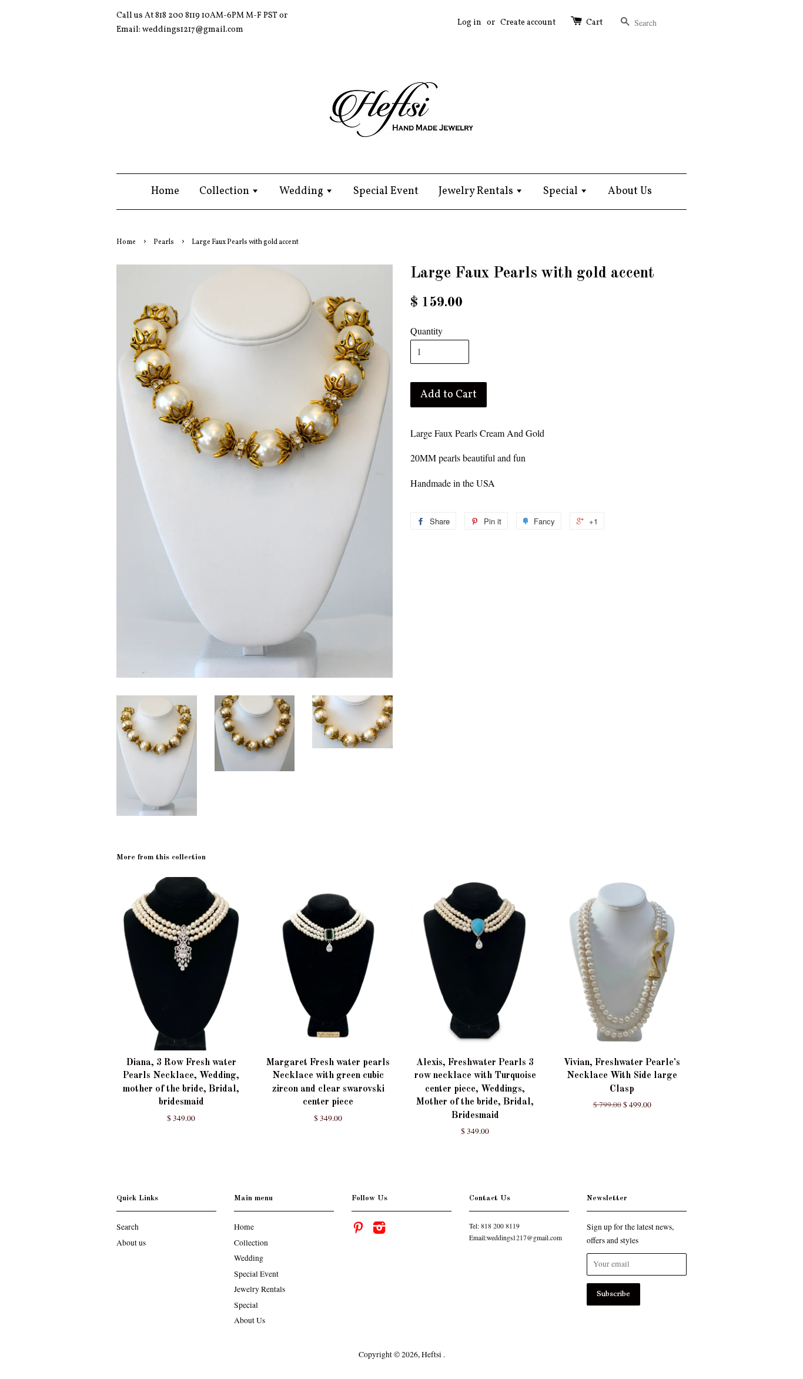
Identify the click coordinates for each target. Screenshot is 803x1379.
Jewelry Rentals (477, 191)
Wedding (302, 191)
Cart (594, 22)
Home (165, 191)
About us (131, 1242)
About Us (630, 191)
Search (127, 1226)
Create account (528, 22)
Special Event (386, 191)
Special (561, 191)
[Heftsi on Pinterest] (358, 1229)
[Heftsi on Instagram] (379, 1229)
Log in (469, 22)
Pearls (163, 242)
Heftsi (432, 1354)
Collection (225, 191)
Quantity (426, 330)
